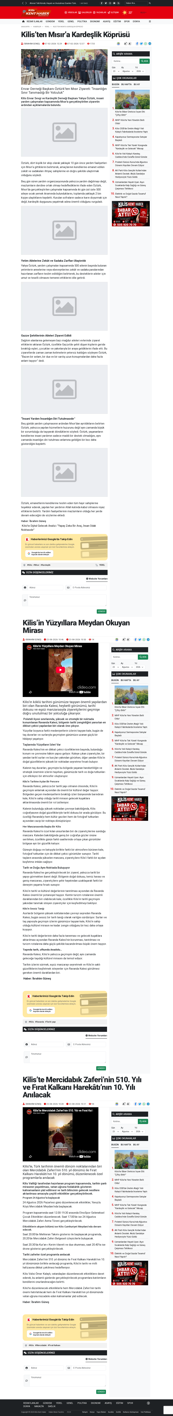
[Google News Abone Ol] (118, 44)
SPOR (127, 21)
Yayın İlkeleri (101, 1412)
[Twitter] (106, 3)
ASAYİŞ (106, 21)
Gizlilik (118, 1412)
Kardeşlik (46, 565)
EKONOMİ (95, 21)
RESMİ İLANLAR (34, 21)
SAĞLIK (51, 1406)
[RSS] (118, 3)
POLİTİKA (82, 21)
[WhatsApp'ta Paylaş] (146, 44)
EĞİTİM (117, 21)
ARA (145, 61)
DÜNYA (136, 21)
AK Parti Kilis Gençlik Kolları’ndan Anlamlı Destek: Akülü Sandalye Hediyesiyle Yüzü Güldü (130, 173)
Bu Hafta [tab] (126, 84)
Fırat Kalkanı (54, 1345)
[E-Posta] (114, 3)
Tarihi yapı (51, 1022)
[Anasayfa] (23, 21)
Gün (113, 67)
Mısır (37, 565)
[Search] (150, 3)
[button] (22, 3)
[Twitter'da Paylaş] (141, 44)
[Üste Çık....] (148, 1403)
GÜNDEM (50, 21)
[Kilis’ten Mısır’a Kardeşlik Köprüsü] (64, 67)
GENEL (71, 21)
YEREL (61, 21)
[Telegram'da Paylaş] (150, 44)
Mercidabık (41, 1345)
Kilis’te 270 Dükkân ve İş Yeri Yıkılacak (46, 3)
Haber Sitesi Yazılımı (56, 1412)
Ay (122, 67)
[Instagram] (110, 3)
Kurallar (111, 1412)
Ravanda (40, 1022)
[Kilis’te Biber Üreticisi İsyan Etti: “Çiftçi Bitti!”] (132, 99)
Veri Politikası (146, 1412)
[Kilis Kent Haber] (36, 12)
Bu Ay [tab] (137, 84)
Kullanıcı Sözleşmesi (131, 1412)
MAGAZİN (39, 1406)
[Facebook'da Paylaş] (137, 44)
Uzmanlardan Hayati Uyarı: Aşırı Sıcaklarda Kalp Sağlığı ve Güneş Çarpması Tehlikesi (130, 185)
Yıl (136, 67)
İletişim (85, 1412)
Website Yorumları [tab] (98, 578)
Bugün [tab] (115, 84)
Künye (92, 1412)
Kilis (30, 565)
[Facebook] (102, 3)
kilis (143, 13)
